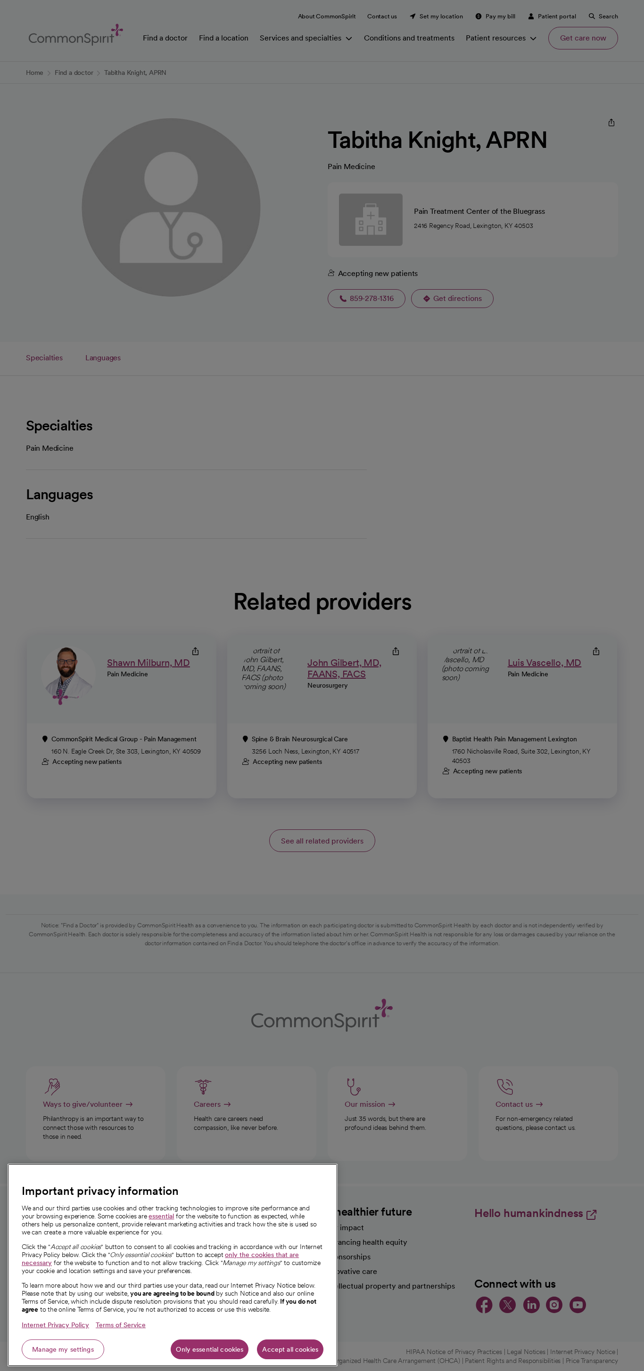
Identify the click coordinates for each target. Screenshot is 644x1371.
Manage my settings (63, 1349)
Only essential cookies (209, 1349)
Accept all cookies (290, 1349)
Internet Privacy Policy (55, 1325)
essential (161, 1216)
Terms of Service (121, 1325)
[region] (173, 1265)
